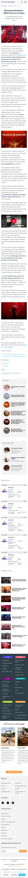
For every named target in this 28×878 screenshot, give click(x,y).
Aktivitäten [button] (8, 701)
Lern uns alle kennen (14, 772)
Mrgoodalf (20, 507)
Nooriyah (19, 491)
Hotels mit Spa (18, 672)
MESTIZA (10, 491)
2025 (15, 6)
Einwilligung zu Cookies (20, 786)
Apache (9, 508)
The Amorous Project (16, 466)
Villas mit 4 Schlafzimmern (6, 690)
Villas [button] (7, 678)
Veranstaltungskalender (20, 715)
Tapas (16, 690)
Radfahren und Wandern (6, 717)
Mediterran (17, 682)
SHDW (19, 495)
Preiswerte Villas (6, 682)
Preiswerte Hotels (19, 674)
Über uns (3, 786)
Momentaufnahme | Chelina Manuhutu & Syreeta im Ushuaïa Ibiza (19, 589)
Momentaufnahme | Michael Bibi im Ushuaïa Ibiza (18, 627)
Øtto (19, 513)
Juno (19, 497)
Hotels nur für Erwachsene (18, 668)
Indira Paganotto (11, 495)
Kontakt (17, 788)
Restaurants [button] (20, 678)
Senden (23, 851)
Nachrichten (4, 836)
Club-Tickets (16, 373)
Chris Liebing (11, 530)
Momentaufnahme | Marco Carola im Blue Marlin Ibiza (19, 580)
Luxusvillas (5, 693)
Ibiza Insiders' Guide (7, 671)
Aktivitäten (3, 833)
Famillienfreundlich (6, 705)
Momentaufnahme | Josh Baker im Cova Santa (18, 645)
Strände (17, 709)
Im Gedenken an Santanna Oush (18, 387)
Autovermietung (19, 712)
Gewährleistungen (5, 791)
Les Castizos (20, 524)
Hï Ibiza (23, 55)
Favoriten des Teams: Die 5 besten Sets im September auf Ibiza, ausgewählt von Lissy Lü (18, 404)
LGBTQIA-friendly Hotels (19, 661)
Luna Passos (20, 548)
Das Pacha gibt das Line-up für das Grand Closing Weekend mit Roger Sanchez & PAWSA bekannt (18, 413)
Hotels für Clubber (19, 664)
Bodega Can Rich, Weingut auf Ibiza (18, 458)
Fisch (16, 684)
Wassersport (5, 708)
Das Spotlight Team (5, 783)
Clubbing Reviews (6, 373)
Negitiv (19, 546)
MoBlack (10, 559)
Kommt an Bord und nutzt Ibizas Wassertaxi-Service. (18, 396)
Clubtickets (5, 666)
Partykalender (5, 660)
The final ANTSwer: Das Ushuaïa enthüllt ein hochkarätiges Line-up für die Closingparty (18, 421)
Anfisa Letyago (11, 513)
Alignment (20, 563)
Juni (19, 6)
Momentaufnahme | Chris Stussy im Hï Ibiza (18, 617)
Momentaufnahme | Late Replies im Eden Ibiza (18, 608)
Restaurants (4, 830)
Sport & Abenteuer (6, 710)
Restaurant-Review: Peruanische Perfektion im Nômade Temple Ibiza (18, 430)
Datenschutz (18, 783)
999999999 (10, 497)
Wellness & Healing (6, 713)
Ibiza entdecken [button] (20, 701)
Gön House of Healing (16, 448)
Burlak (19, 492)
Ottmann (19, 559)
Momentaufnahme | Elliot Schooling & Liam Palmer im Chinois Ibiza (19, 599)
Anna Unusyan (21, 530)
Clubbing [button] (7, 657)
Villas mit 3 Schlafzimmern (6, 685)
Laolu (19, 523)
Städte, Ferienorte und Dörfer (19, 705)
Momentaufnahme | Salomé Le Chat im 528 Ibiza (19, 636)
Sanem (19, 564)
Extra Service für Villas (6, 697)
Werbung (3, 788)
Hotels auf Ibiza (5, 813)
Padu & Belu (20, 541)
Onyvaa (19, 529)
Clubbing (3, 827)
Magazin (10, 6)
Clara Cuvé (10, 564)
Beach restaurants (19, 693)
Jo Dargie (3, 24)
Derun (19, 526)
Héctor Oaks (11, 548)
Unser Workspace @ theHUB (20, 792)
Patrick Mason (11, 492)
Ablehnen (14, 874)
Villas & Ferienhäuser (6, 816)
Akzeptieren (22, 874)
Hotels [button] (20, 657)
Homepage (4, 6)
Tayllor (19, 558)
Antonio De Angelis (22, 512)
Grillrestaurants (19, 687)
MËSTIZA (16, 55)
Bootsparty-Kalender (7, 663)
